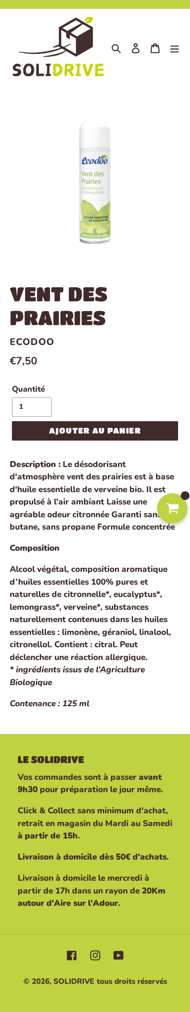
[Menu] (174, 48)
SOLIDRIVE (73, 981)
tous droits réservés (132, 981)
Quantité (28, 389)
